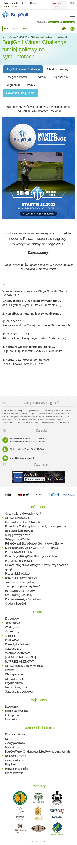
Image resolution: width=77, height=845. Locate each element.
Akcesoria (10, 635)
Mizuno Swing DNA (16, 687)
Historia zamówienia (16, 710)
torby (30, 419)
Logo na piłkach (14, 683)
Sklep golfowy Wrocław (18, 539)
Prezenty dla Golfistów (17, 644)
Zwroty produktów (15, 743)
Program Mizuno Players (18, 560)
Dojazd (9, 738)
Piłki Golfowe (12, 640)
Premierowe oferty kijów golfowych (24, 599)
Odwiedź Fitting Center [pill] (20, 93)
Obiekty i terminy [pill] (57, 69)
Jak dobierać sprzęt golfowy (20, 582)
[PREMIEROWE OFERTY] (20, 657)
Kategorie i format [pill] (17, 77)
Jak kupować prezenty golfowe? (22, 586)
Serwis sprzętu (13, 648)
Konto (24, 3)
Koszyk (33, 3)
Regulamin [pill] (13, 85)
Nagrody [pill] (40, 77)
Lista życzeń (12, 715)
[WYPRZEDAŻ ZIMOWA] (19, 661)
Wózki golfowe (13, 627)
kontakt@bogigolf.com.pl (22, 458)
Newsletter (11, 719)
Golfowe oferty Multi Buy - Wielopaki (24, 665)
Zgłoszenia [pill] (61, 77)
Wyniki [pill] (31, 85)
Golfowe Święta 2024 (17, 517)
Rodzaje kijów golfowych (19, 530)
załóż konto (69, 22)
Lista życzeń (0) (11, 3)
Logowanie (11, 706)
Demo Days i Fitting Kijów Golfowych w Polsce (31, 556)
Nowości (10, 670)
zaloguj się (53, 22)
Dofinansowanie (14, 773)
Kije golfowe (12, 618)
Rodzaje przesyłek (15, 755)
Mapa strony (12, 747)
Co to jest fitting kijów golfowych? (23, 513)
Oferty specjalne (14, 674)
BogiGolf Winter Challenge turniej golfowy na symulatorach (42, 37)
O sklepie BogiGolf (15, 603)
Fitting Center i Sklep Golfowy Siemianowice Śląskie (34, 543)
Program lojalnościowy (17, 573)
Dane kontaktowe (15, 734)
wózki (55, 416)
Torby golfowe (12, 622)
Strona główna (8, 37)
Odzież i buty (12, 631)
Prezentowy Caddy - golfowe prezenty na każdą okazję (35, 526)
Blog (25, 28)
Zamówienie (11, 6)
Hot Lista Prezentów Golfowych (22, 522)
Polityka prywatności (16, 768)
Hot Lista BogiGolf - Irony (18, 595)
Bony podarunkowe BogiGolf (21, 577)
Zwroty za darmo (14, 760)
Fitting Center (11, 28)
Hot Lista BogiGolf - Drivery (20, 590)
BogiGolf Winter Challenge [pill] (23, 69)
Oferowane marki (14, 678)
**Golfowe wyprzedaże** (18, 652)
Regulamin (11, 764)
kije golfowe (64, 416)
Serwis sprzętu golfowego (19, 691)
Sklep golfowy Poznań (17, 535)
